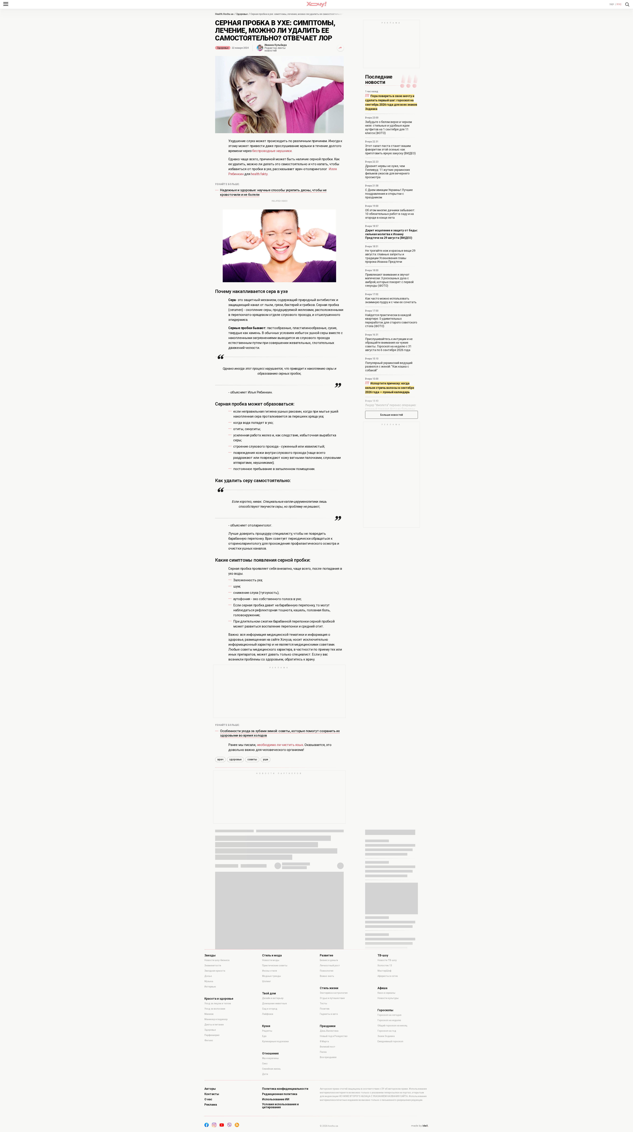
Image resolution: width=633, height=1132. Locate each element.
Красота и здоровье (218, 1071)
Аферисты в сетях (387, 1048)
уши (265, 831)
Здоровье (222, 48)
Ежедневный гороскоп (390, 1114)
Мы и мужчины (270, 1130)
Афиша (382, 1060)
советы (252, 831)
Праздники (327, 1098)
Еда (264, 1108)
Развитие (326, 1027)
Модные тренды (271, 1048)
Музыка (208, 1053)
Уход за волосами (214, 1081)
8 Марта (324, 1114)
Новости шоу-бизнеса (216, 1032)
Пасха (323, 1124)
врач (220, 831)
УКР (612, 4)
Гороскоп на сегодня (389, 1087)
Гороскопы (385, 1082)
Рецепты (267, 1103)
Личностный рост (330, 1038)
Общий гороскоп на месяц (392, 1098)
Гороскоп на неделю (389, 1092)
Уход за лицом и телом (217, 1076)
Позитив (324, 1081)
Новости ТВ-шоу (387, 1032)
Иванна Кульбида (276, 45)
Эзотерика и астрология (333, 1065)
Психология (326, 1043)
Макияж (208, 1086)
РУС (619, 4)
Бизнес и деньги (329, 1032)
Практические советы (274, 1038)
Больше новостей (391, 414)
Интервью (210, 1059)
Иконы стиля (269, 1043)
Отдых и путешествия (332, 1070)
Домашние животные (274, 1076)
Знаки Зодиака (386, 1108)
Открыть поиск (627, 4)
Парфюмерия (211, 1107)
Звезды (210, 1027)
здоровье (235, 831)
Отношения (270, 1125)
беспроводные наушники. (272, 151)
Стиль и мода (272, 1027)
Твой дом (269, 1065)
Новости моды (270, 1032)
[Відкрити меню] (5, 3)
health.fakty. (259, 174)
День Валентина (329, 1103)
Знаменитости (212, 1038)
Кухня (266, 1098)
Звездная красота (214, 1043)
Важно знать (327, 1048)
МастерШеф (384, 1043)
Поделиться (340, 48)
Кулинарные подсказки (275, 1114)
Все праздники (328, 1129)
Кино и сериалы (386, 1065)
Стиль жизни (329, 1060)
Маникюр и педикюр (215, 1091)
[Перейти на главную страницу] (316, 4)
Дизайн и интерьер (272, 1070)
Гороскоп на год (386, 1103)
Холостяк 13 (384, 1038)
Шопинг (266, 1053)
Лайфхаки (267, 1086)
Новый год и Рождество (333, 1108)
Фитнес (208, 1113)
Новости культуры (388, 1070)
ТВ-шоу (382, 1027)
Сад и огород (269, 1081)
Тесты (323, 1076)
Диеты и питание (214, 1097)
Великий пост (327, 1119)
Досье (208, 1048)
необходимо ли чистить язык (280, 817)
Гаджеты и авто (329, 1086)
